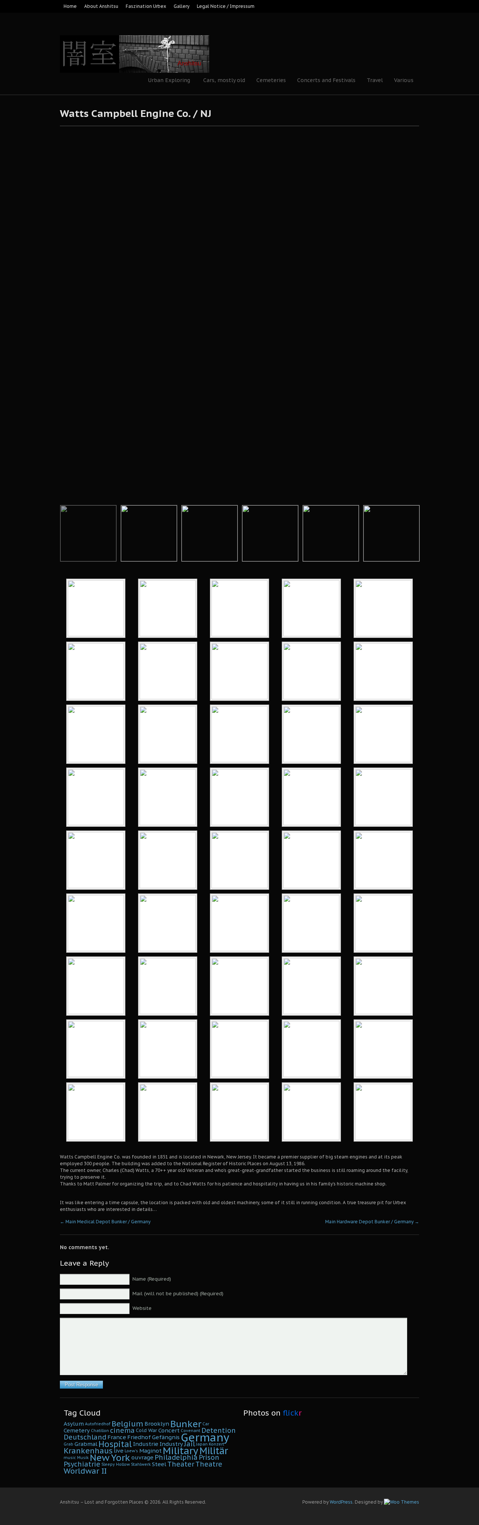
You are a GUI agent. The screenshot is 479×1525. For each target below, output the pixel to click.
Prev (43, 299)
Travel (375, 80)
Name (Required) (151, 1279)
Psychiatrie (82, 1464)
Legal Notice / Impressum (225, 6)
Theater (180, 1464)
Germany (205, 1437)
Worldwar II (85, 1471)
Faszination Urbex (146, 6)
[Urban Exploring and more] (134, 33)
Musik (83, 1457)
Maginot (150, 1450)
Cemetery (77, 1430)
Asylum (74, 1423)
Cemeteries (271, 80)
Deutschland (85, 1437)
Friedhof (139, 1437)
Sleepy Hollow (115, 1464)
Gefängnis (166, 1437)
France (116, 1437)
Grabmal (85, 1443)
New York (110, 1458)
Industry (171, 1443)
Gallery (181, 6)
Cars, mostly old (224, 80)
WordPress (341, 1502)
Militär (213, 1451)
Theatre (208, 1464)
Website (142, 1308)
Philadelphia (176, 1457)
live (118, 1450)
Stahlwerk (141, 1464)
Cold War (146, 1430)
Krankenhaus (88, 1451)
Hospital (115, 1444)
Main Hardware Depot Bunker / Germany (372, 1221)
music (70, 1457)
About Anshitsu (101, 6)
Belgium (127, 1424)
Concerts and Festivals (326, 80)
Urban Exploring (166, 81)
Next (435, 299)
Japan (202, 1444)
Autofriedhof (97, 1423)
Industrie (145, 1443)
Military (180, 1450)
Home (70, 6)
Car (205, 1423)
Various (404, 80)
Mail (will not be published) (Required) (177, 1293)
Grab (68, 1444)
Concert (169, 1430)
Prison (209, 1457)
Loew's (131, 1450)
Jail (189, 1444)
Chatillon (100, 1430)
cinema (122, 1430)
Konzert (216, 1444)
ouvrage (142, 1457)
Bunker (185, 1424)
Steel (159, 1464)
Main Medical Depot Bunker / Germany (105, 1221)
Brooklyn (156, 1423)
